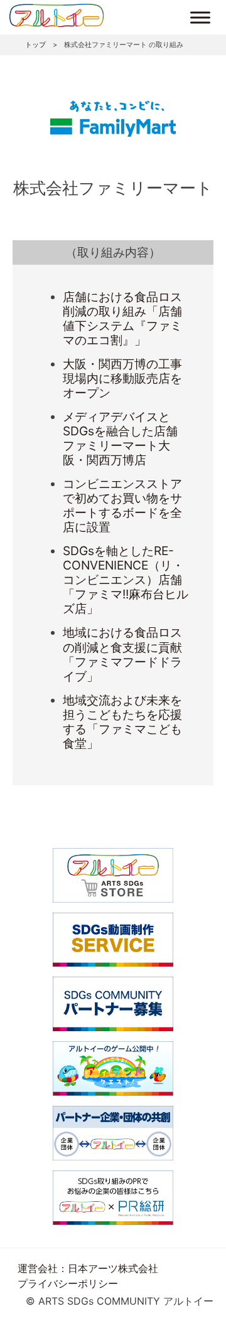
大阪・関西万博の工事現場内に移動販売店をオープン (122, 378)
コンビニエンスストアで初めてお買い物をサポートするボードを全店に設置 (122, 505)
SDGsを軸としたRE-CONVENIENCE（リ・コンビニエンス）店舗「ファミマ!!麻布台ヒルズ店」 (125, 579)
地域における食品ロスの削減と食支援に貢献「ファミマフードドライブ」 (122, 654)
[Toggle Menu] (200, 17)
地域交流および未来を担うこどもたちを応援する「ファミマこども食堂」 (122, 721)
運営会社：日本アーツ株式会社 (88, 1268)
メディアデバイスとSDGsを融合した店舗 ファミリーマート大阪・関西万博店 (126, 438)
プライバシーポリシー (68, 1283)
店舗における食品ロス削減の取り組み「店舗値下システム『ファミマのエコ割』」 (122, 318)
